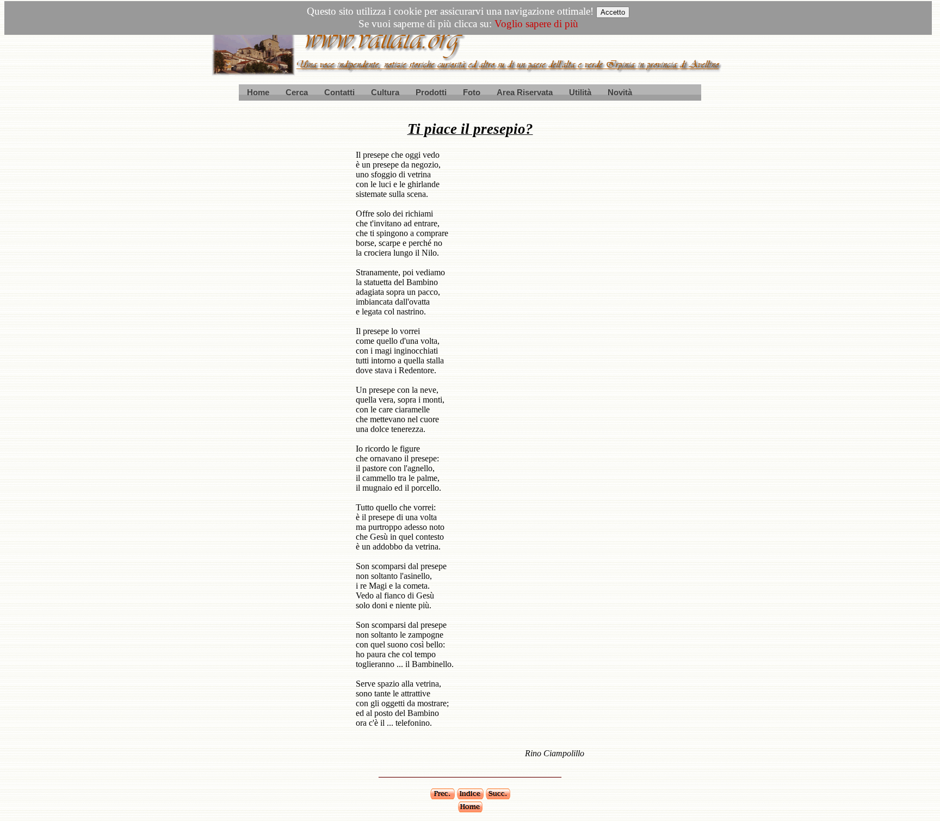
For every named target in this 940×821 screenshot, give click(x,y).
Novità (620, 92)
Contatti (339, 92)
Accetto (613, 12)
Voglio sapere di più (536, 23)
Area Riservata (525, 92)
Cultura (385, 92)
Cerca (297, 92)
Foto (471, 92)
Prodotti (431, 92)
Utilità (580, 92)
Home (258, 92)
